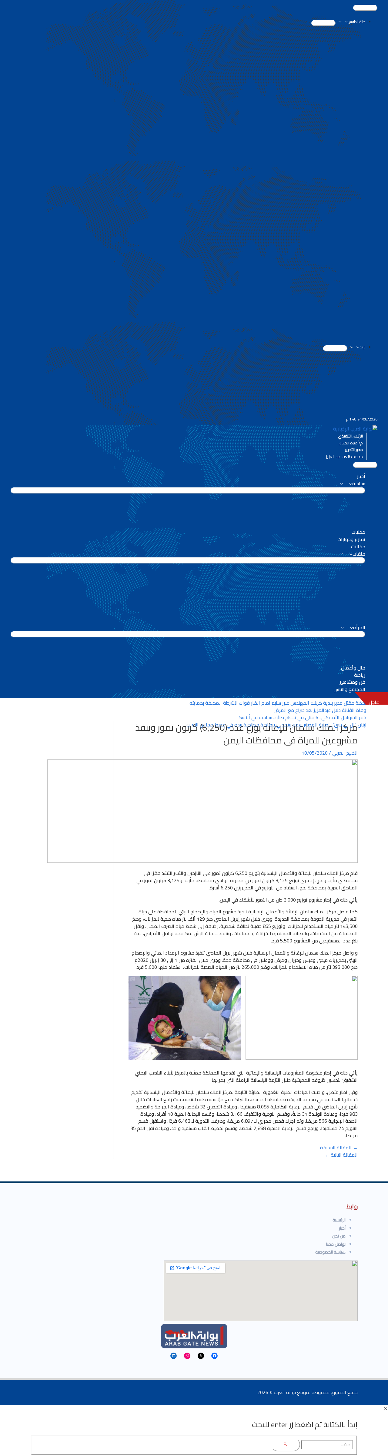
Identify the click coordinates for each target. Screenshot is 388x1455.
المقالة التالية (341, 1154)
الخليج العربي (345, 752)
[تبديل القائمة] (323, 23)
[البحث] (285, 1444)
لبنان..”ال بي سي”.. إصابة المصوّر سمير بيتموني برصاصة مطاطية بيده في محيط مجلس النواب (276, 724)
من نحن (339, 1236)
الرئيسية (339, 1220)
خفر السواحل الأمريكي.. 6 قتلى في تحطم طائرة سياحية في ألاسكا (301, 717)
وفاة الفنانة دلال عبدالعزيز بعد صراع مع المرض (319, 710)
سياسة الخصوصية (330, 1252)
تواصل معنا (336, 1244)
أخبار (342, 1228)
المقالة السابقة (339, 1147)
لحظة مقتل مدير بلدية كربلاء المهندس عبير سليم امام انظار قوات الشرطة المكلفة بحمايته (277, 702)
